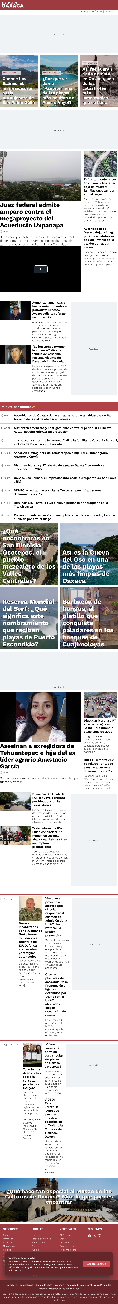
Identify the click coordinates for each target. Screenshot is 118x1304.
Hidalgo (35, 1235)
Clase (63, 1238)
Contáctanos (26, 1285)
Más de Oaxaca (12, 72)
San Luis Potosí (39, 1242)
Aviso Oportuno (68, 1250)
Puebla (35, 1250)
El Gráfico (65, 1235)
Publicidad (72, 1285)
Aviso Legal (86, 1285)
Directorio (12, 1285)
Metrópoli (8, 1238)
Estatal (7, 1235)
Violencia (59, 1285)
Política (7, 1250)
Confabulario (67, 1246)
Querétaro (36, 1246)
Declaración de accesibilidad (64, 1288)
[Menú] (114, 4)
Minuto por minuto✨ (19, 407)
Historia (43, 1288)
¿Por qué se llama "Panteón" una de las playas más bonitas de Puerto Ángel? (58, 90)
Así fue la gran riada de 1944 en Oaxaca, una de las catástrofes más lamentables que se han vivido (98, 88)
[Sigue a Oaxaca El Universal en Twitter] (95, 1235)
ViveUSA (64, 1242)
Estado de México (41, 1238)
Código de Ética (43, 1285)
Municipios (9, 1246)
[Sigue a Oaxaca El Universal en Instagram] (100, 1235)
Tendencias (90, 63)
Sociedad (8, 1242)
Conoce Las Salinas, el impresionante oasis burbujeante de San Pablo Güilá (18, 90)
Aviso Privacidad (102, 1285)
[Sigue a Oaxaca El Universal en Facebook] (90, 1235)
